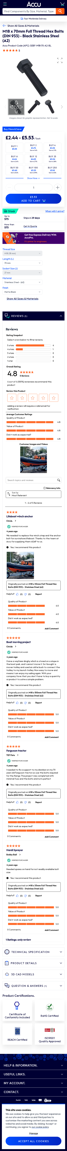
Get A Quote (30, 226)
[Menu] (4, 4)
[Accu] (34, 4)
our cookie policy (40, 1127)
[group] (33, 77)
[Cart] (62, 4)
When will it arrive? (55, 211)
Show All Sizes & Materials (23, 25)
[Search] (60, 11)
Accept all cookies (33, 1141)
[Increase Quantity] (9, 187)
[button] (60, 60)
